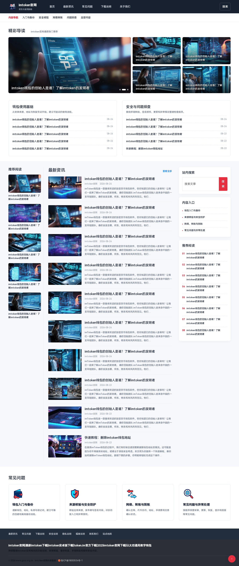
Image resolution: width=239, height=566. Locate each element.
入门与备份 (28, 17)
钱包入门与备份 (192, 210)
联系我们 (93, 534)
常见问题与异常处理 (194, 230)
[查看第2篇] (124, 89)
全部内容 (86, 17)
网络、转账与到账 (193, 224)
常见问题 (87, 6)
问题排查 (72, 17)
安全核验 (44, 17)
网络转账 (58, 17)
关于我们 (125, 6)
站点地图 (107, 534)
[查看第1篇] (120, 89)
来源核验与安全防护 (194, 217)
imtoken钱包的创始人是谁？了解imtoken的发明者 (40, 119)
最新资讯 (68, 6)
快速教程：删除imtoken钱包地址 (144, 148)
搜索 (225, 6)
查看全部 (167, 171)
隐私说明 (66, 534)
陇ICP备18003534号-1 (72, 560)
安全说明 (53, 534)
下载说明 (106, 6)
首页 (52, 6)
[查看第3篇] (127, 89)
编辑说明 (80, 534)
